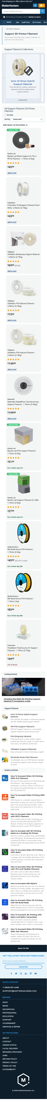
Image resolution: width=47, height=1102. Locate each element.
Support (6, 1020)
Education (7, 1016)
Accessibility (9, 1069)
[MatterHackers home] (10, 6)
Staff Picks (26, 22)
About (5, 1038)
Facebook (11, 973)
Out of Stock (12, 665)
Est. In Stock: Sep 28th (15, 566)
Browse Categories (14, 125)
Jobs (4, 1055)
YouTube (36, 973)
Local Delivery (10, 1048)
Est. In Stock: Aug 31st (15, 468)
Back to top (23, 948)
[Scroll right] (42, 78)
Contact (6, 1041)
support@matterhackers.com (19, 991)
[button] (23, 17)
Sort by (7, 119)
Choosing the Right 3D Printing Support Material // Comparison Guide (22, 700)
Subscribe (23, 967)
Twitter (16, 973)
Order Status (9, 1045)
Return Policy (9, 1059)
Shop (5, 1002)
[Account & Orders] (35, 5)
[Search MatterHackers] (42, 11)
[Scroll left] (4, 78)
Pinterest (31, 973)
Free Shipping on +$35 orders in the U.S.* (17, 1)
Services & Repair (11, 1027)
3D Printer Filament (13, 29)
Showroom (8, 1009)
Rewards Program (12, 1052)
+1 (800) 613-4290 (10, 987)
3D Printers (36, 22)
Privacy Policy (9, 1062)
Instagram (21, 973)
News (5, 1006)
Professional (9, 1013)
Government (9, 1023)
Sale (17, 22)
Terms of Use (9, 1066)
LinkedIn (26, 973)
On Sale (10, 115)
